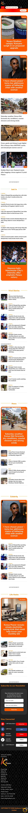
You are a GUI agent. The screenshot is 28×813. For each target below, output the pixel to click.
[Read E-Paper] (25, 810)
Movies (10, 376)
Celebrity (23, 56)
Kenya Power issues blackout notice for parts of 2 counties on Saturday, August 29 (17, 453)
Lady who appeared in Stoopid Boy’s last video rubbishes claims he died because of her (17, 326)
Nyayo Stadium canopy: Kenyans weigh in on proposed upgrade (14, 44)
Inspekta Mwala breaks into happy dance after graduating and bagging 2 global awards (17, 317)
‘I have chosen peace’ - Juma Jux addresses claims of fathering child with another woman (14, 85)
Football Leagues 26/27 (12, 7)
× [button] (26, 808)
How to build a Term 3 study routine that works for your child (16, 663)
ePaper (3, 7)
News (25, 113)
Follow (22, 734)
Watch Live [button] (23, 10)
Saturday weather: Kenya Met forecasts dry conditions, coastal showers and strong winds (12, 118)
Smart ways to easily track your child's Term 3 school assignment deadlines (17, 653)
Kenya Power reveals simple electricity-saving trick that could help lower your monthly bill (14, 629)
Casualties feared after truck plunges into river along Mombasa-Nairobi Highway (16, 481)
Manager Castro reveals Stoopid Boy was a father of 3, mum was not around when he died (17, 369)
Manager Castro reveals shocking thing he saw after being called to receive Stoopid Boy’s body (14, 220)
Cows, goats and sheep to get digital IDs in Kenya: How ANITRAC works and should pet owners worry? (13, 145)
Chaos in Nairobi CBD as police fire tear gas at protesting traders (17, 462)
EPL (26, 166)
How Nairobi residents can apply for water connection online (16, 672)
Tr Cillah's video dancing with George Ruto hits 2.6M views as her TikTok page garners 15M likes (14, 229)
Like (21, 729)
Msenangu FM (4, 782)
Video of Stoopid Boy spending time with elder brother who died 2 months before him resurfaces (14, 197)
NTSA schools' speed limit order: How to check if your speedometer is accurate (16, 644)
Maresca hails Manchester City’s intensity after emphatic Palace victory (14, 273)
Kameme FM (4, 774)
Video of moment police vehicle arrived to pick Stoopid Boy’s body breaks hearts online (17, 359)
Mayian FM (3, 778)
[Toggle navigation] (21, 7)
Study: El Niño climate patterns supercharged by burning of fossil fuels (17, 472)
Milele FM (3, 771)
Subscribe (14, 709)
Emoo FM (3, 780)
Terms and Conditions (6, 755)
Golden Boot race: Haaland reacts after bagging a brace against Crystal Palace (14, 172)
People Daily (4, 769)
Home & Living (23, 140)
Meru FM (3, 776)
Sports (24, 17)
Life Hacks (22, 599)
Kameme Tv (4, 773)
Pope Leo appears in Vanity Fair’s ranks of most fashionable (16, 388)
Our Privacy (4, 756)
